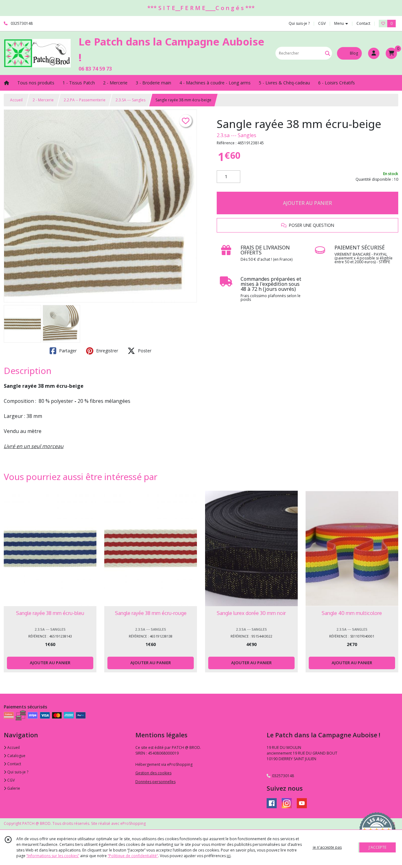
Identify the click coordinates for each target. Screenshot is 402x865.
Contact (363, 23)
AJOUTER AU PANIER (307, 203)
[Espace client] (374, 53)
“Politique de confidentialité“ (133, 855)
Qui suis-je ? (17, 772)
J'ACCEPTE (377, 847)
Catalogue (15, 755)
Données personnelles (155, 781)
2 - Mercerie (43, 100)
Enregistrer (106, 351)
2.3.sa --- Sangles (236, 135)
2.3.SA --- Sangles (130, 100)
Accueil (16, 100)
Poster (144, 351)
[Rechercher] (327, 53)
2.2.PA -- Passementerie (85, 100)
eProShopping (133, 823)
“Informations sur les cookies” (52, 855)
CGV (10, 780)
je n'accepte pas (327, 847)
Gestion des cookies (153, 773)
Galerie (13, 788)
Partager (67, 351)
